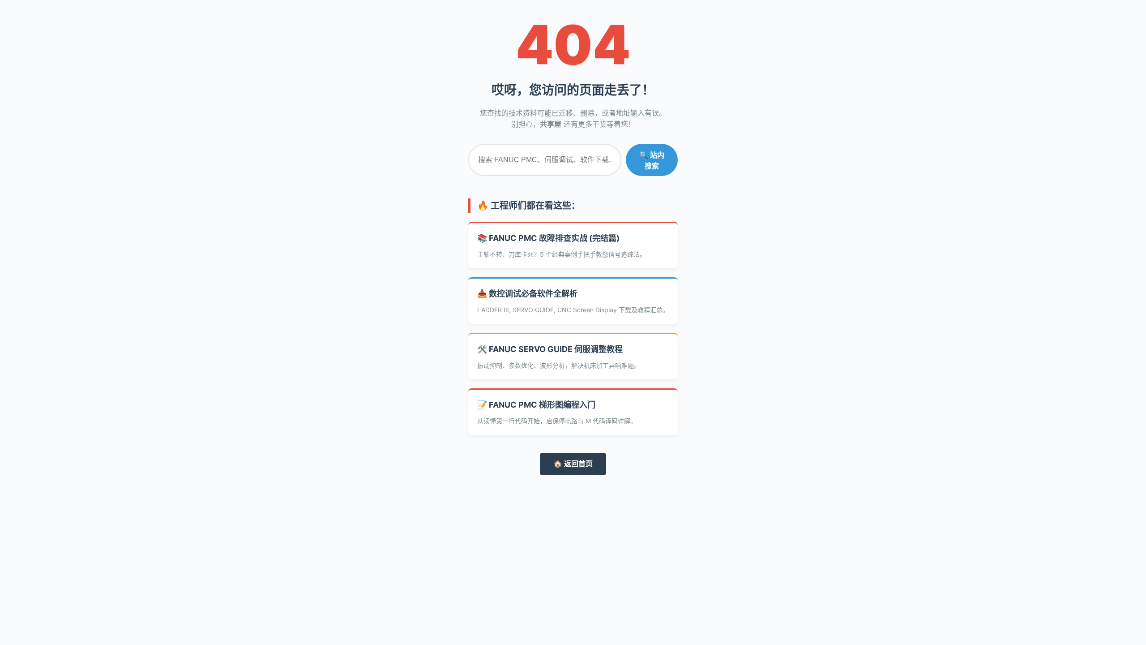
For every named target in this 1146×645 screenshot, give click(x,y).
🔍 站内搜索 (651, 160)
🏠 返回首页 (573, 463)
